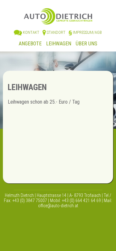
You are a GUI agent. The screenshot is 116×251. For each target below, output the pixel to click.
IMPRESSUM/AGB (87, 32)
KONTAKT (30, 32)
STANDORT (55, 32)
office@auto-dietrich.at (58, 205)
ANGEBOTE (30, 44)
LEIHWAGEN (59, 44)
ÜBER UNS (86, 44)
